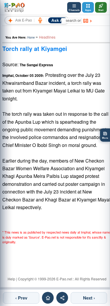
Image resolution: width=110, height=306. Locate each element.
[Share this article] (62, 298)
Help (11, 278)
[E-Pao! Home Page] (14, 7)
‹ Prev (21, 298)
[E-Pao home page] (48, 298)
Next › (89, 298)
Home (31, 37)
